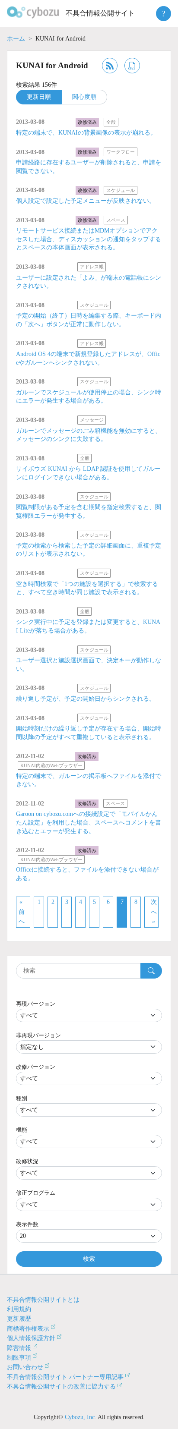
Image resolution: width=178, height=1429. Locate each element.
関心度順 (84, 97)
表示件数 (27, 1224)
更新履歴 (19, 1319)
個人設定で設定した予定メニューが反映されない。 (85, 201)
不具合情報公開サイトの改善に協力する (61, 1386)
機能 (21, 1130)
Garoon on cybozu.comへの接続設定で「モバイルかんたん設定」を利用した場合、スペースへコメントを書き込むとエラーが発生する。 (88, 822)
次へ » (154, 912)
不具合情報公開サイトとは (43, 1300)
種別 (21, 1098)
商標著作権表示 (28, 1328)
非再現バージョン (38, 1035)
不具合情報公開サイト (100, 13)
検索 (89, 1259)
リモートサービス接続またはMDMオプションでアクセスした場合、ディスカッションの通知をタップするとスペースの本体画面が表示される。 (88, 239)
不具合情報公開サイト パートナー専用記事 (65, 1377)
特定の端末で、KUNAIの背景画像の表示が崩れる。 (86, 132)
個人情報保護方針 (31, 1338)
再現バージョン (35, 1004)
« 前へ (22, 912)
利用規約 (19, 1309)
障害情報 (19, 1348)
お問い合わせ (25, 1367)
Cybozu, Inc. (80, 1417)
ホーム (16, 38)
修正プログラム (35, 1193)
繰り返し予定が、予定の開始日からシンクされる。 (85, 699)
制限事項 (19, 1357)
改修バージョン (35, 1067)
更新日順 (39, 97)
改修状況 (27, 1161)
